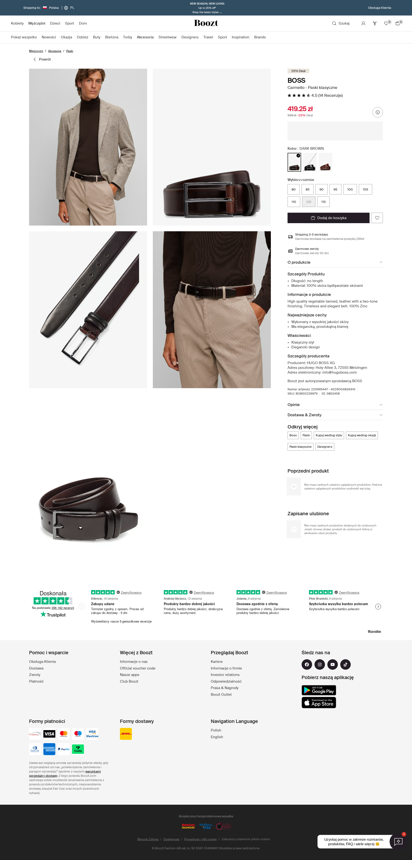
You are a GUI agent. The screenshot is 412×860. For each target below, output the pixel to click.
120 (308, 202)
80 (294, 189)
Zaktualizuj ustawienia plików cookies (245, 839)
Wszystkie (374, 631)
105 (365, 189)
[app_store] (319, 702)
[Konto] (363, 23)
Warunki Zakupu (148, 839)
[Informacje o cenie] (377, 112)
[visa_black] (49, 734)
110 (294, 202)
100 (350, 189)
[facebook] (307, 664)
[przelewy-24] (35, 734)
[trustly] (78, 749)
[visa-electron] (92, 734)
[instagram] (319, 664)
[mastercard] (64, 734)
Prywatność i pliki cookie (200, 839)
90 (321, 189)
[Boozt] (206, 23)
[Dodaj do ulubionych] (377, 218)
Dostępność (172, 839)
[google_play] (319, 690)
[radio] (294, 162)
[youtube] (332, 664)
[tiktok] (345, 664)
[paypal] (64, 749)
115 (323, 202)
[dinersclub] (35, 749)
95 (335, 189)
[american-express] (49, 749)
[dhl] (126, 734)
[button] (88, 147)
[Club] (375, 23)
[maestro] (78, 734)
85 (307, 189)
